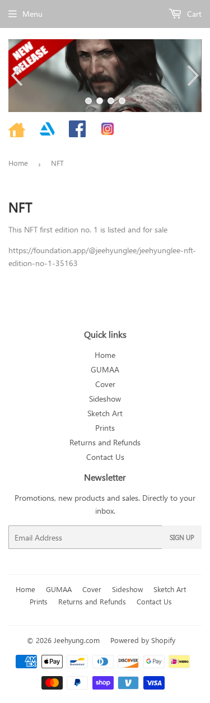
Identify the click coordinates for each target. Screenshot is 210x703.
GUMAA (105, 369)
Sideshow (105, 398)
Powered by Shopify (142, 640)
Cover (105, 384)
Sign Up (182, 537)
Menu (32, 13)
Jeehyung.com (77, 640)
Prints (105, 427)
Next (195, 75)
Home (18, 162)
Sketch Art (105, 413)
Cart (193, 13)
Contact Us (105, 456)
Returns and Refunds (105, 442)
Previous (15, 75)
